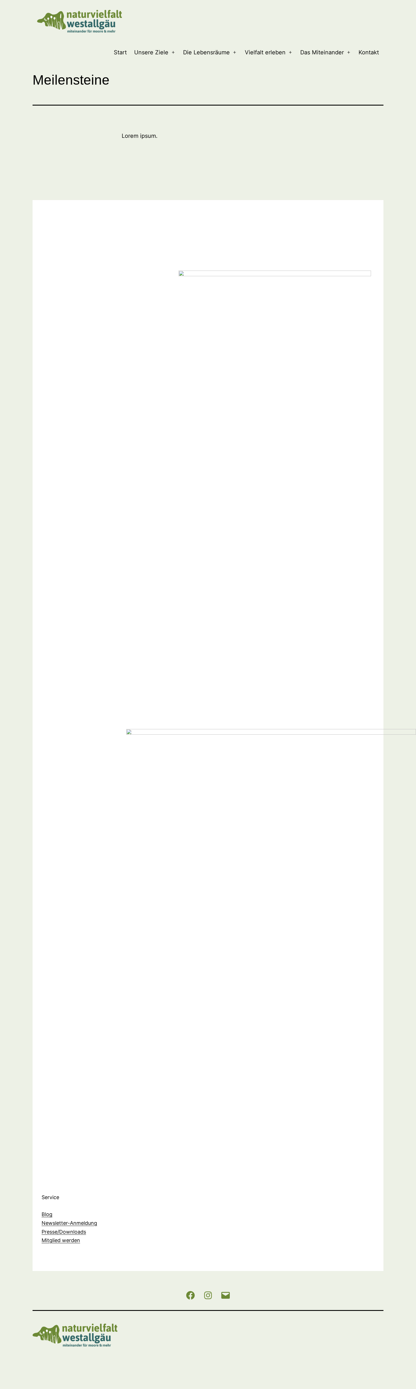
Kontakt (369, 52)
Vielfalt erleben (265, 52)
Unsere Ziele (151, 52)
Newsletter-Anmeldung (69, 1223)
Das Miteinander (322, 52)
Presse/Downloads (64, 1232)
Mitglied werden (61, 1240)
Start (120, 52)
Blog (47, 1214)
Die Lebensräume (206, 52)
